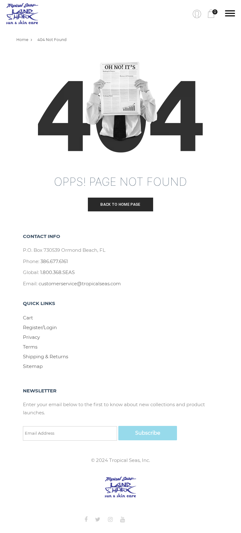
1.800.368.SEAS (57, 272)
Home (22, 39)
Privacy (31, 337)
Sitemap (33, 366)
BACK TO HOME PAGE (120, 204)
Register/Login (40, 327)
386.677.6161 (54, 261)
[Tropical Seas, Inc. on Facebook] (89, 519)
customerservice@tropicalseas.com (80, 284)
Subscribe (147, 433)
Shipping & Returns (45, 357)
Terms (30, 347)
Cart (28, 318)
